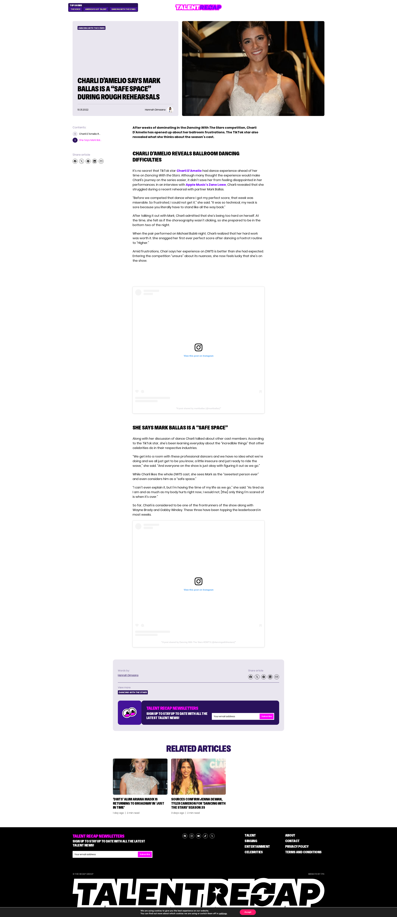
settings (223, 913)
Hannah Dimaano (128, 675)
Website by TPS (316, 874)
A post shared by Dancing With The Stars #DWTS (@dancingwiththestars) (198, 642)
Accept (247, 912)
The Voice (75, 9)
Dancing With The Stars (123, 9)
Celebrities (254, 852)
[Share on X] (81, 161)
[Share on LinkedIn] (94, 161)
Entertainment (257, 846)
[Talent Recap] (198, 7)
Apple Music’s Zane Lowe (206, 184)
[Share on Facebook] (75, 161)
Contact (292, 841)
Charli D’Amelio (189, 171)
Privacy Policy (297, 846)
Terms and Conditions (303, 852)
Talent (250, 835)
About (290, 835)
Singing (251, 841)
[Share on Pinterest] (88, 161)
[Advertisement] (198, 275)
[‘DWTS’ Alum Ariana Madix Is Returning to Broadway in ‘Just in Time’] (140, 777)
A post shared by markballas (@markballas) (198, 408)
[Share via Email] (101, 161)
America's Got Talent (96, 9)
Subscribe (266, 716)
